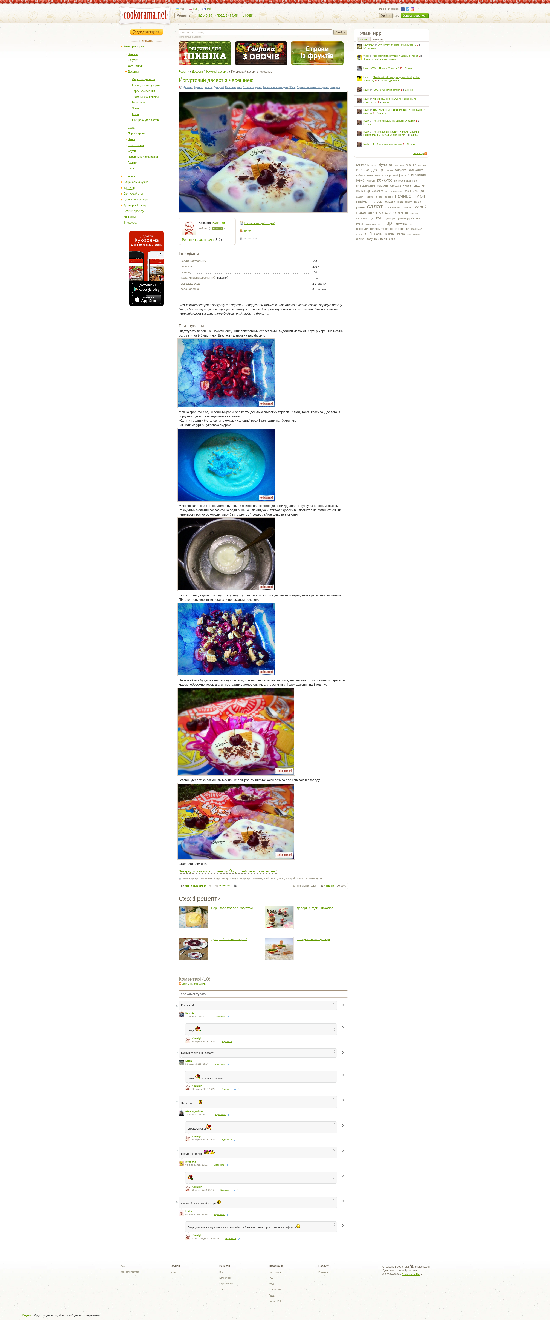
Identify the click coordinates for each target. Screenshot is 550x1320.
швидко (400, 234)
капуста (379, 175)
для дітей (290, 878)
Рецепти (183, 15)
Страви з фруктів (252, 87)
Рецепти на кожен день (275, 87)
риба (417, 201)
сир (381, 213)
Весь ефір (418, 153)
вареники (399, 165)
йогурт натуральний (193, 260)
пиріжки (362, 201)
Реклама (323, 1272)
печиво (403, 196)
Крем (135, 114)
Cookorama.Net (411, 1274)
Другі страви (136, 65)
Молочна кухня (233, 87)
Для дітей (219, 87)
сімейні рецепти (373, 224)
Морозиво (138, 102)
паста (378, 196)
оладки (418, 191)
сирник (390, 213)
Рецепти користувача (198, 239)
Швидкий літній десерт (313, 939)
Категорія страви (134, 46)
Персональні (226, 1283)
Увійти (385, 15)
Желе (135, 108)
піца (400, 201)
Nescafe (189, 1013)
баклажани (363, 165)
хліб (368, 234)
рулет (360, 207)
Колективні (225, 1278)
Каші (131, 168)
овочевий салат (394, 191)
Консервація (136, 145)
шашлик (389, 234)
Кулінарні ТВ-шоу (135, 205)
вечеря (422, 165)
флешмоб (362, 228)
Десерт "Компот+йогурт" (229, 939)
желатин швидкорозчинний (198, 277)
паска (369, 196)
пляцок (376, 201)
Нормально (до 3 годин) (259, 223)
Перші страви (136, 133)
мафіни (419, 185)
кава (370, 175)
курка (407, 185)
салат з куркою (393, 207)
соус (371, 218)
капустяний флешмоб (397, 175)
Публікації (363, 39)
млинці (363, 190)
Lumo (366, 77)
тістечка (401, 223)
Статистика (275, 1289)
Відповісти (220, 1016)
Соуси (132, 151)
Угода (272, 1283)
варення (411, 165)
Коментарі (377, 39)
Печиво (409, 68)
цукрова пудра (190, 283)
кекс (360, 180)
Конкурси (130, 216)
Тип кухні (129, 187)
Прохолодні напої (389, 80)
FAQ (271, 1278)
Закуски (133, 60)
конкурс (384, 180)
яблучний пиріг (376, 239)
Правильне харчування (143, 156)
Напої (131, 139)
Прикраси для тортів (145, 120)
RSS (425, 153)
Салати (132, 127)
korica (188, 1211)
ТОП (222, 1289)
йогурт (217, 878)
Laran (188, 1060)
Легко (247, 231)
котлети (382, 185)
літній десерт (270, 878)
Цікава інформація (136, 199)
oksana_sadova (194, 1111)
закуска (400, 170)
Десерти (133, 71)
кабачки (360, 175)
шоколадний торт (416, 234)
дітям (390, 170)
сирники (403, 213)
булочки (385, 165)
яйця (392, 239)
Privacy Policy (276, 1301)
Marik (366, 89)
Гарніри (132, 162)
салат (375, 206)
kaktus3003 (369, 68)
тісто (411, 224)
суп (379, 217)
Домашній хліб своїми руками (379, 59)
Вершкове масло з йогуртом (232, 908)
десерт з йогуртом (232, 878)
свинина (408, 207)
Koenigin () (210, 222)
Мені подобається (195, 886)
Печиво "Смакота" (389, 68)
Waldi (366, 55)
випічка (362, 170)
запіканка (415, 170)
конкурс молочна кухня (309, 878)
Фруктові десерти (143, 79)
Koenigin (329, 886)
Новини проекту (134, 211)
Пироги (385, 102)
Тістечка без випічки (145, 96)
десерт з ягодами (252, 878)
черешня (186, 266)
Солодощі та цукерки (146, 85)
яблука (360, 239)
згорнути (187, 983)
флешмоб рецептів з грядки (389, 228)
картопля (418, 175)
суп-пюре (390, 218)
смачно (414, 213)
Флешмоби (131, 222)
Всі (221, 1272)
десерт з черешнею (201, 878)
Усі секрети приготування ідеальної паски (395, 55)
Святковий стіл (133, 193)
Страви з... (131, 176)
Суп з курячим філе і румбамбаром (397, 44)
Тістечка (411, 144)
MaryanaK (368, 44)
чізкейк (378, 234)
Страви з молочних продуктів (313, 87)
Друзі (271, 1295)
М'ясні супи (369, 48)
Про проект (275, 1272)
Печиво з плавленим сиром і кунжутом (394, 120)
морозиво (377, 191)
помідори (389, 201)
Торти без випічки (143, 91)
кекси (371, 180)
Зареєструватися (414, 15)
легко (281, 878)
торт (389, 223)
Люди (248, 15)
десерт (378, 169)
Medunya (190, 1161)
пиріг (419, 196)
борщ (374, 165)
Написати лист (223, 222)
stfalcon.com (422, 1266)
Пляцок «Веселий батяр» (386, 89)
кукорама (395, 185)
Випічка (133, 54)
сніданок (361, 218)
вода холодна (190, 288)
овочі (408, 191)
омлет (359, 197)
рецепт (408, 202)
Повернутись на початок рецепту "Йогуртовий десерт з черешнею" (228, 871)
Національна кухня (136, 182)
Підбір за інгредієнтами (217, 15)
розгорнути (200, 983)
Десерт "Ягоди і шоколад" (316, 908)
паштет (388, 196)
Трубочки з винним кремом (387, 144)
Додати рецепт (148, 32)
